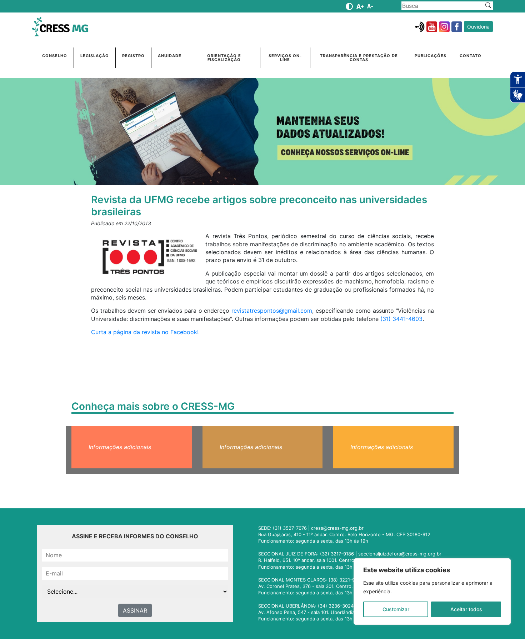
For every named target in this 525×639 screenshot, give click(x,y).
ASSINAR (135, 610)
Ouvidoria (478, 27)
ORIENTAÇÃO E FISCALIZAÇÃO (224, 57)
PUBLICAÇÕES (430, 55)
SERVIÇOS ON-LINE (285, 57)
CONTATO (470, 55)
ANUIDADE (169, 55)
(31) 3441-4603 (401, 318)
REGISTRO (133, 55)
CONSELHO (54, 55)
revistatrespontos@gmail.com (271, 310)
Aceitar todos (466, 609)
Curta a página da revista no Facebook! (145, 332)
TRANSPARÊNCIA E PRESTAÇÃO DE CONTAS (359, 57)
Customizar (395, 609)
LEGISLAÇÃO (94, 55)
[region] (432, 591)
